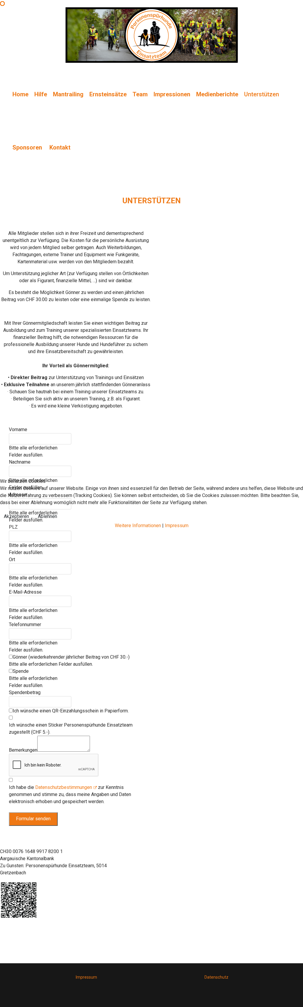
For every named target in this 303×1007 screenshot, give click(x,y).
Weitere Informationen (138, 525)
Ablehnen (47, 516)
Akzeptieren (16, 516)
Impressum (176, 525)
